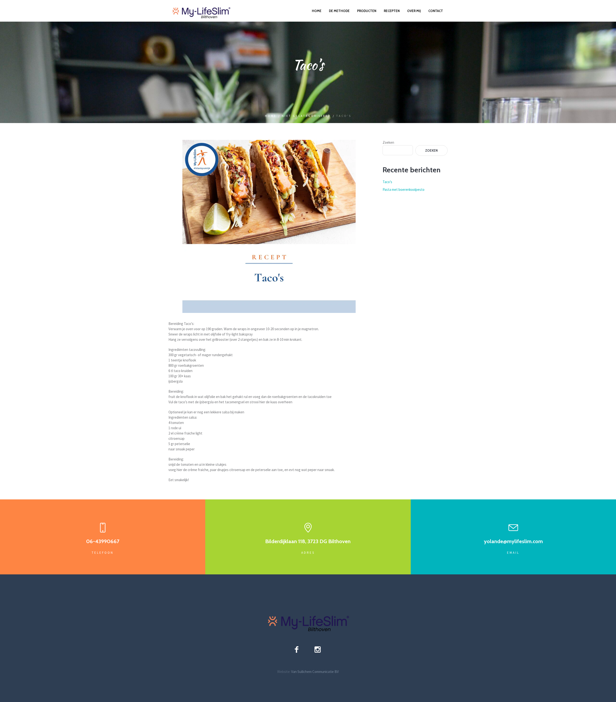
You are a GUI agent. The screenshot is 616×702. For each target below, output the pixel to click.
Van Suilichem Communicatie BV (315, 671)
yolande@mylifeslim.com (513, 541)
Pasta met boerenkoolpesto (403, 189)
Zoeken (388, 142)
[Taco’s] (269, 226)
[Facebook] (296, 649)
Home (270, 116)
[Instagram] (317, 649)
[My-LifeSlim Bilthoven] (308, 621)
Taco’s (387, 182)
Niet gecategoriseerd (306, 116)
